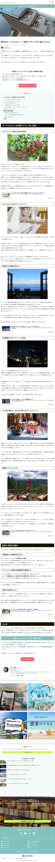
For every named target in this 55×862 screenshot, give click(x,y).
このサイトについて (22, 851)
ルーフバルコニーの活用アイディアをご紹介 (14, 97)
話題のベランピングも (10, 109)
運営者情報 (4, 858)
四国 (46, 749)
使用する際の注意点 (8, 111)
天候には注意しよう (9, 116)
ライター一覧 (30, 851)
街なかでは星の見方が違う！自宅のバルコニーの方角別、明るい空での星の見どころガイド (23, 765)
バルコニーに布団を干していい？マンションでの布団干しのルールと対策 (20, 760)
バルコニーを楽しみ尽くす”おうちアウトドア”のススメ (17, 774)
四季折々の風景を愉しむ (10, 103)
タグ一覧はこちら (27, 752)
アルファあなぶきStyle (24, 799)
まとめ (5, 118)
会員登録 (36, 851)
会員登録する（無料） (27, 821)
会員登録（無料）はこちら (27, 85)
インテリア (33, 749)
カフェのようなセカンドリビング (13, 101)
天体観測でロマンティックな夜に (13, 105)
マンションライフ (4, 38)
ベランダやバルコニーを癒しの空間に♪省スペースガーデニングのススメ (20, 779)
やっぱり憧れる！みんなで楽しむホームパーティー (17, 107)
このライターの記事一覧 (16, 675)
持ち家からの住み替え (40, 749)
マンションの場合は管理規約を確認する (14, 114)
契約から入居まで (26, 749)
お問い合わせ (25, 858)
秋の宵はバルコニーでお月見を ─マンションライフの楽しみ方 (18, 769)
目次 (26, 93)
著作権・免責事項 (19, 858)
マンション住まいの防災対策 (17, 749)
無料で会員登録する (27, 659)
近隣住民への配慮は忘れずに (12, 113)
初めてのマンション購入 (6, 749)
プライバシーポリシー (11, 858)
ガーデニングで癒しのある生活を (13, 99)
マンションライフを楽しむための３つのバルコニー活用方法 (18, 783)
